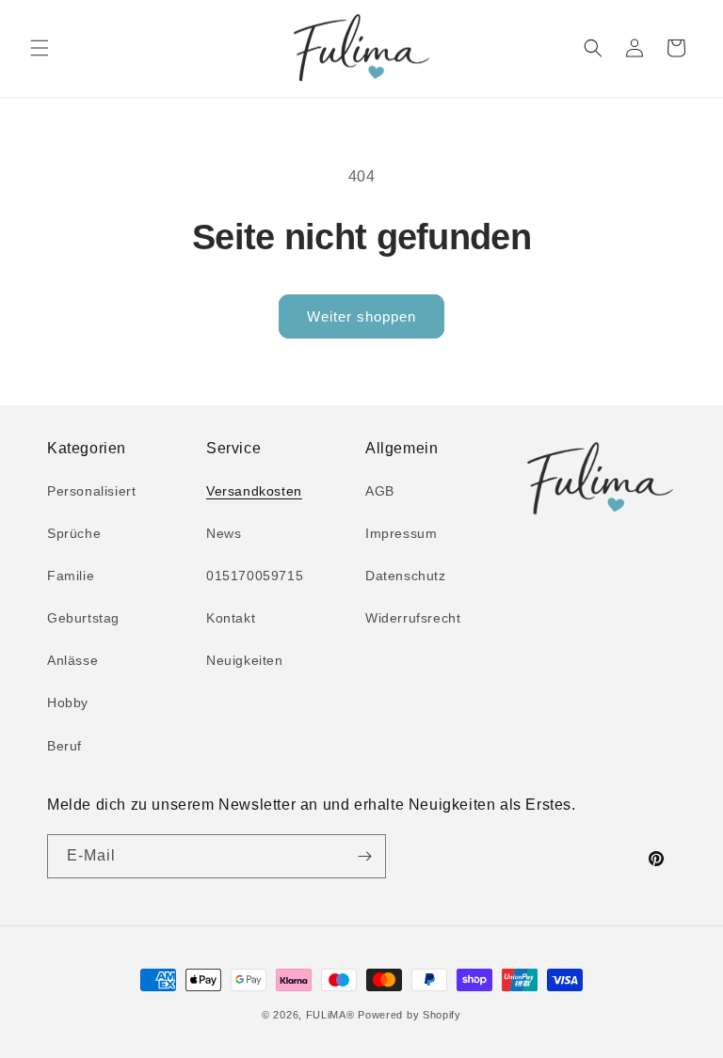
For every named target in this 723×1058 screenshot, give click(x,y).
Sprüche (74, 533)
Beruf (64, 745)
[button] (39, 48)
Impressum (401, 533)
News (223, 533)
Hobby (67, 702)
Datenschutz (405, 575)
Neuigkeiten (244, 660)
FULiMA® (330, 1014)
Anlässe (72, 660)
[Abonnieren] (364, 856)
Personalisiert (91, 490)
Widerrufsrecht (412, 617)
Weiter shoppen (361, 316)
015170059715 (254, 575)
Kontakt (230, 617)
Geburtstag (83, 617)
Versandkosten (254, 490)
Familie (70, 575)
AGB (379, 490)
